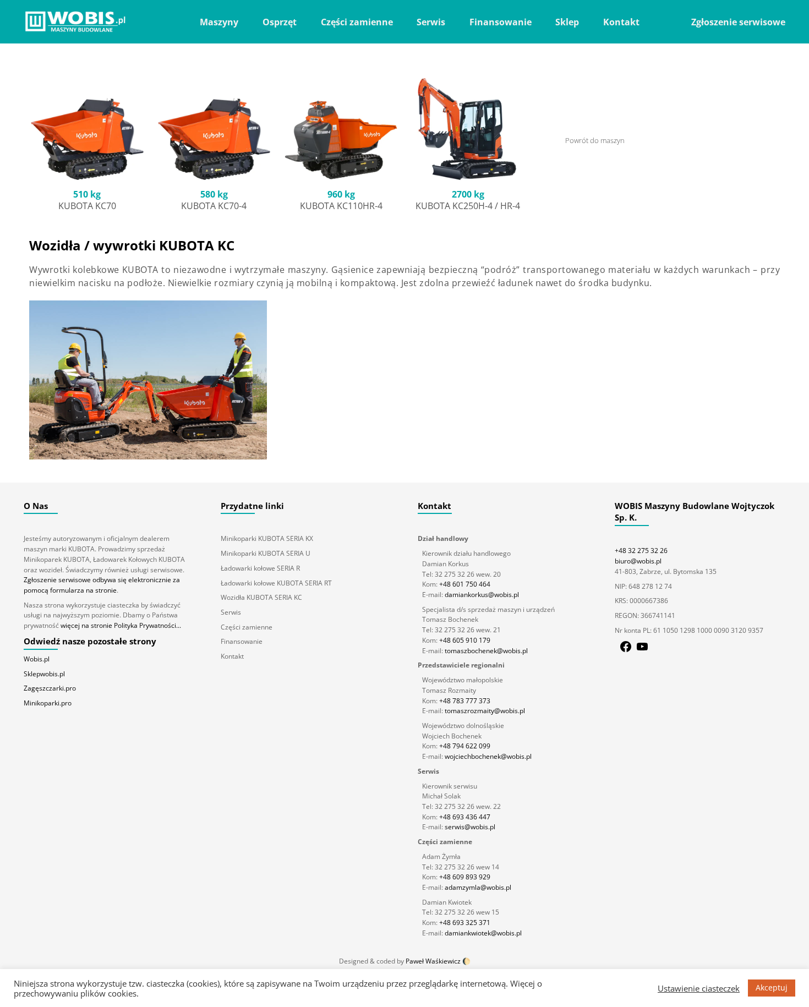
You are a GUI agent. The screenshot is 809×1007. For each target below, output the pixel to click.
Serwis (431, 22)
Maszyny (219, 22)
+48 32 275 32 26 (641, 550)
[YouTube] (642, 650)
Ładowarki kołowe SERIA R (260, 568)
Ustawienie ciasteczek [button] (699, 988)
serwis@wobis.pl (469, 826)
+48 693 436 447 (464, 817)
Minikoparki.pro (48, 703)
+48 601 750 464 (464, 584)
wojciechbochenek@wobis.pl (487, 756)
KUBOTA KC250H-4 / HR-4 (468, 206)
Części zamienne (357, 22)
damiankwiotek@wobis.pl (482, 933)
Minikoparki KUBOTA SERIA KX (267, 538)
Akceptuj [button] (772, 987)
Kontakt (621, 22)
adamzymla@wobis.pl (477, 887)
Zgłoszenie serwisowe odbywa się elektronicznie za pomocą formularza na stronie (102, 585)
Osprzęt (280, 22)
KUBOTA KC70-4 (214, 206)
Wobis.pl (37, 659)
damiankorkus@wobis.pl (481, 594)
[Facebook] (625, 650)
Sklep (567, 22)
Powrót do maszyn (595, 140)
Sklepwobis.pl (44, 673)
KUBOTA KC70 (87, 206)
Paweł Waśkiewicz (433, 961)
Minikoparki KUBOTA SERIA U (265, 553)
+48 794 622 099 (464, 746)
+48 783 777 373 (464, 700)
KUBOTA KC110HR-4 (341, 206)
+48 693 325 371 (464, 922)
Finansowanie (500, 22)
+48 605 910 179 (464, 640)
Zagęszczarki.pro (50, 688)
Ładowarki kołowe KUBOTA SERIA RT (276, 583)
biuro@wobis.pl (638, 561)
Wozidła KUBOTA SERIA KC (261, 597)
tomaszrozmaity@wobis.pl (484, 710)
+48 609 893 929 (464, 877)
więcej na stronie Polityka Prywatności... (121, 625)
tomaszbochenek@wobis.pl (485, 650)
